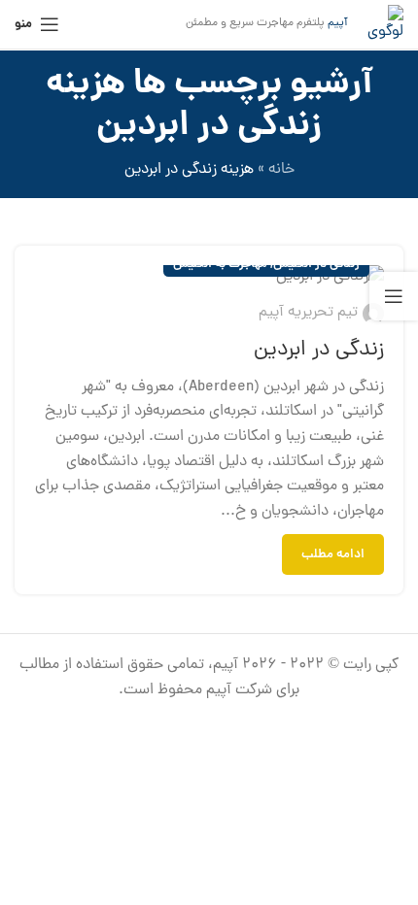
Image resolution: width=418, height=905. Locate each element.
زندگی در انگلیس (316, 264)
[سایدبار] (393, 296)
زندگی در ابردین (319, 350)
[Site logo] (385, 25)
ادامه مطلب (333, 555)
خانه (281, 170)
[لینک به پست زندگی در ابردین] (209, 278)
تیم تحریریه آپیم (308, 312)
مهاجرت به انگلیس (220, 264)
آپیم (338, 23)
